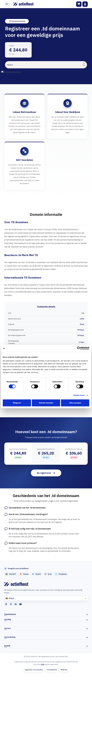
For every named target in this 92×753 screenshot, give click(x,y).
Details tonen (79, 395)
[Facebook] (6, 604)
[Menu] (7, 4)
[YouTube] (20, 604)
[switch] (34, 386)
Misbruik (64, 670)
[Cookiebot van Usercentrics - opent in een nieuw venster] (78, 348)
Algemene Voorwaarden (34, 670)
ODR (42, 664)
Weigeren (17, 403)
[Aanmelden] (85, 4)
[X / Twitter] (11, 604)
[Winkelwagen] (78, 4)
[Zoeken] (84, 64)
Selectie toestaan (46, 403)
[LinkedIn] (15, 604)
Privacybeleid (52, 670)
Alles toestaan (75, 403)
